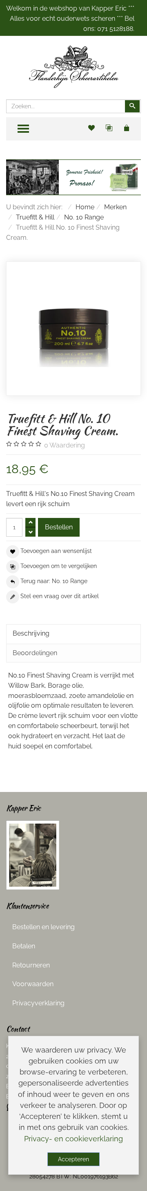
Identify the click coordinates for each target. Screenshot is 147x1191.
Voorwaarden (32, 984)
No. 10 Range (84, 217)
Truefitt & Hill (35, 217)
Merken (115, 207)
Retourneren (31, 965)
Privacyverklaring (38, 1003)
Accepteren (73, 1159)
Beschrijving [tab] (31, 633)
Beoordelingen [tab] (35, 653)
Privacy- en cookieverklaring (73, 1138)
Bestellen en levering (43, 927)
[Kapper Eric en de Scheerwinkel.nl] (32, 854)
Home (85, 207)
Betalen (23, 946)
